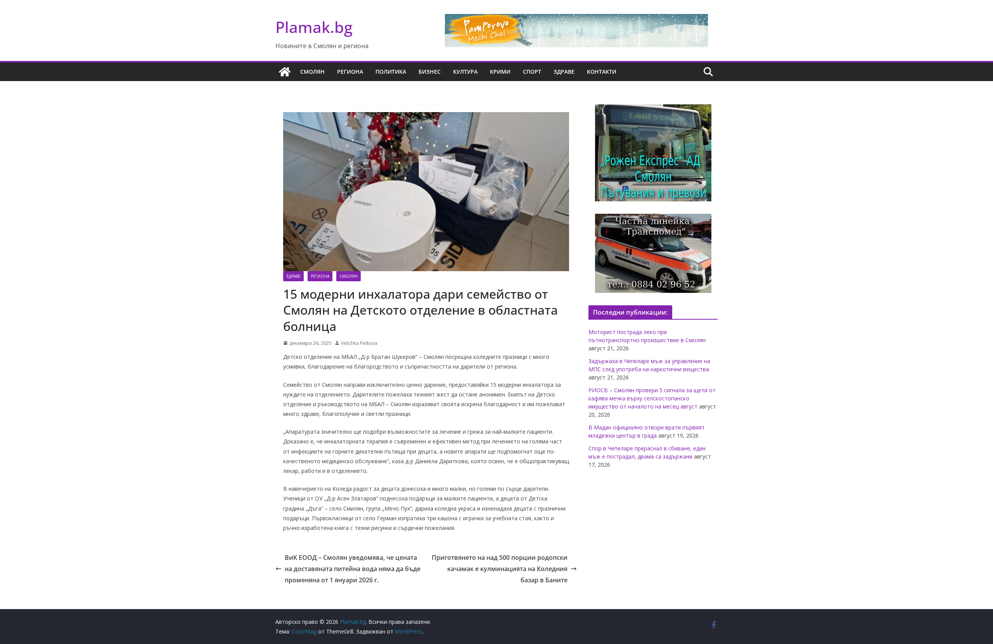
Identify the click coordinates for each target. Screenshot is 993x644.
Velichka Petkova (359, 343)
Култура (465, 71)
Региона (350, 71)
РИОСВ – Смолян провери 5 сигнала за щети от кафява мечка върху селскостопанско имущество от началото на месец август (652, 398)
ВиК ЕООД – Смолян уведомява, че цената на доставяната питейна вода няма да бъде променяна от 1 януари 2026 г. (352, 568)
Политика (390, 71)
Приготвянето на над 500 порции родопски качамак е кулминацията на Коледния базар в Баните (499, 568)
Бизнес (430, 71)
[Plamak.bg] (284, 71)
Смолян (312, 71)
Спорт (532, 71)
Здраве (564, 71)
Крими (500, 71)
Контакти (601, 71)
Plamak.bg (314, 27)
